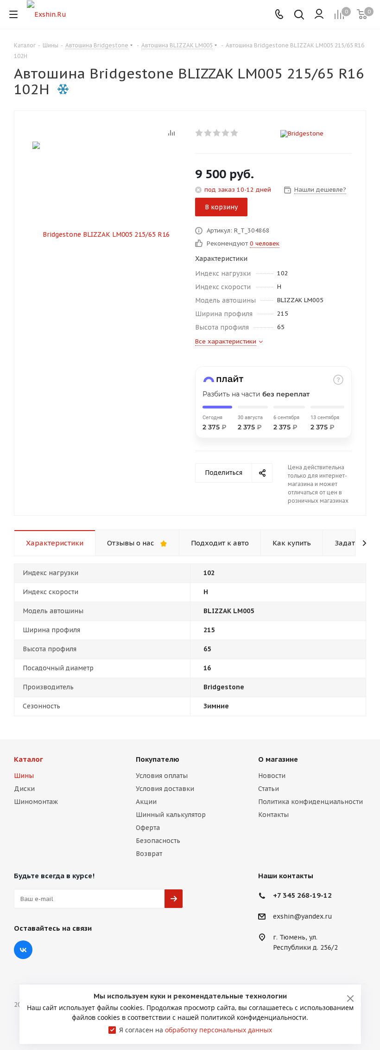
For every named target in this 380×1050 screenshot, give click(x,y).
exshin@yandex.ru (302, 917)
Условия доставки (165, 788)
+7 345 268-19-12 (302, 895)
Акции (146, 801)
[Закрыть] (350, 998)
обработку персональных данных (218, 1029)
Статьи (268, 788)
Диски (24, 788)
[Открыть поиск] (299, 15)
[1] (199, 132)
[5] (234, 132)
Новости (271, 775)
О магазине (278, 759)
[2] (208, 132)
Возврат (149, 853)
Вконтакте (23, 949)
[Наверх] (335, 717)
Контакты (273, 814)
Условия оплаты (162, 775)
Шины (24, 775)
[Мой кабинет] (319, 14)
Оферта (148, 827)
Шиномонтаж (36, 801)
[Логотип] (46, 14)
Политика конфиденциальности (310, 801)
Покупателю (157, 759)
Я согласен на (195, 1029)
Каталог (28, 759)
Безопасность (158, 840)
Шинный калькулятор (171, 814)
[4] (226, 132)
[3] (217, 132)
